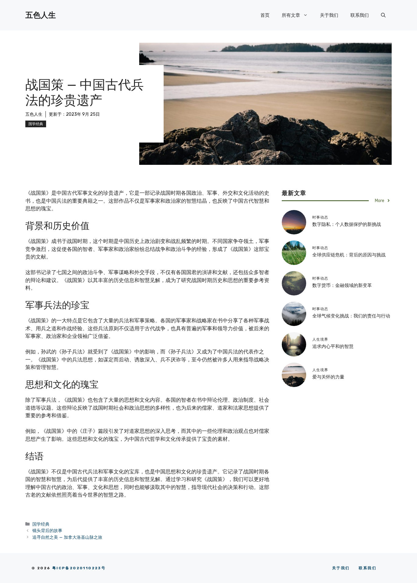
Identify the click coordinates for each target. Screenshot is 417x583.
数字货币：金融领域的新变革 (342, 285)
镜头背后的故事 (47, 530)
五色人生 (40, 15)
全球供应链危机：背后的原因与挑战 (349, 255)
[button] (383, 15)
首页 (265, 15)
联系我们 (359, 15)
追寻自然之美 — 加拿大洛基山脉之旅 (67, 537)
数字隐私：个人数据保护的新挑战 (346, 224)
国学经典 (35, 124)
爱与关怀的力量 (328, 377)
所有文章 (291, 15)
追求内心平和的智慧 (333, 346)
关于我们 (329, 15)
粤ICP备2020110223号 (79, 568)
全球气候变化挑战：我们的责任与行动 (351, 316)
